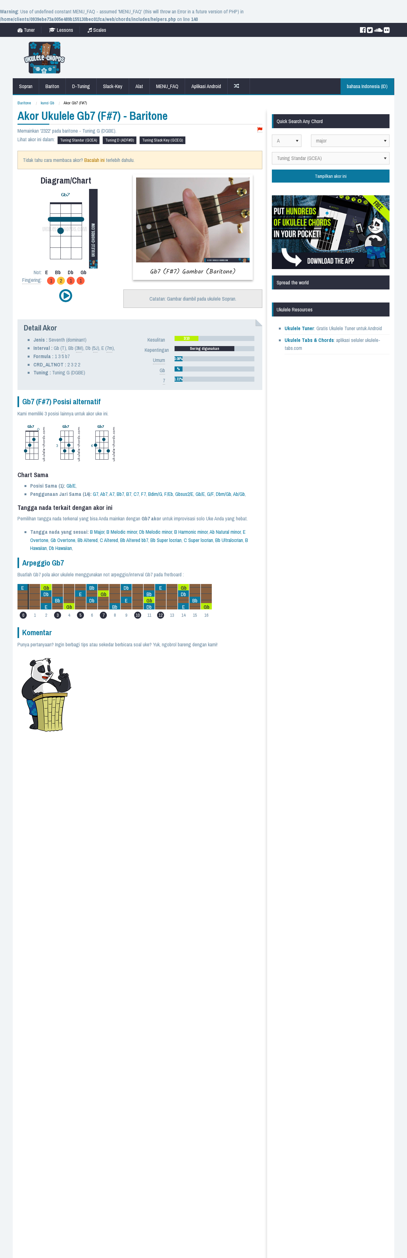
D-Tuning (81, 86)
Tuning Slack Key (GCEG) (162, 140)
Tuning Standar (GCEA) (78, 140)
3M (79, 347)
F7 (143, 493)
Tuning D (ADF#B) (119, 140)
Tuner (29, 29)
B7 (128, 493)
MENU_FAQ (167, 86)
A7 (111, 493)
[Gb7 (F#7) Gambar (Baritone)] (193, 227)
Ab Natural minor (225, 531)
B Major (97, 531)
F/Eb (168, 493)
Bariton (52, 86)
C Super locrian (198, 540)
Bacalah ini (94, 159)
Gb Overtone (63, 540)
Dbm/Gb (223, 493)
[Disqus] (171, 733)
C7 (136, 493)
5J (95, 347)
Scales (99, 29)
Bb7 (120, 493)
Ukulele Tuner (299, 328)
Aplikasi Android (206, 86)
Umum (159, 360)
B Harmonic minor (191, 531)
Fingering (31, 279)
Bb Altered (88, 540)
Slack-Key (112, 86)
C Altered (109, 540)
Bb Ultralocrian (229, 540)
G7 (95, 493)
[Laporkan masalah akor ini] (259, 129)
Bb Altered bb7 (134, 540)
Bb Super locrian (166, 540)
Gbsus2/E (184, 493)
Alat (139, 86)
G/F (210, 493)
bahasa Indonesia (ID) (367, 86)
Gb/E (71, 485)
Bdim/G (155, 493)
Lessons (64, 29)
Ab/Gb (239, 493)
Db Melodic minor (155, 531)
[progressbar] (214, 338)
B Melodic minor (122, 531)
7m (109, 347)
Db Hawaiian (60, 548)
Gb (162, 370)
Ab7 (103, 493)
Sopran (25, 86)
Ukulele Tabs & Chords (309, 340)
